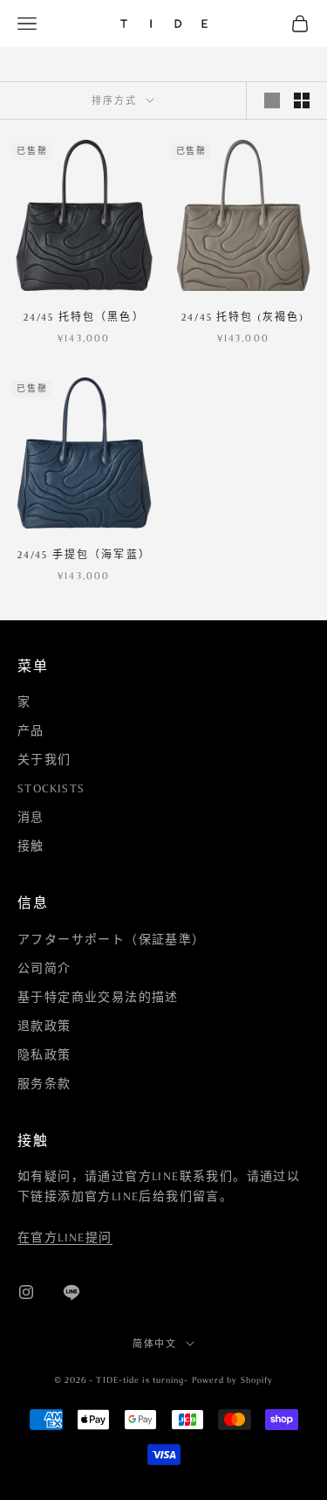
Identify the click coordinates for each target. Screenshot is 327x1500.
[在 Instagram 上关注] (26, 1292)
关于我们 (44, 760)
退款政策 (44, 1026)
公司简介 (44, 969)
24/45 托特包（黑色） (84, 317)
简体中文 (155, 1343)
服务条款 (44, 1084)
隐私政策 (44, 1055)
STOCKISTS (51, 789)
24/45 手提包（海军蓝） (84, 555)
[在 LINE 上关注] (71, 1292)
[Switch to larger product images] (272, 100)
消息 (30, 818)
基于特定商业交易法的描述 (98, 998)
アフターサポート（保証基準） (111, 940)
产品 (30, 731)
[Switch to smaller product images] (302, 100)
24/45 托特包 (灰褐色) (242, 317)
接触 (30, 847)
